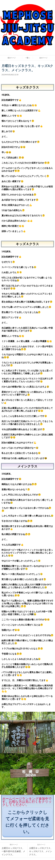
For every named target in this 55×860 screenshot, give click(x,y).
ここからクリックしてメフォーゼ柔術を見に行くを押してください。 (27, 822)
